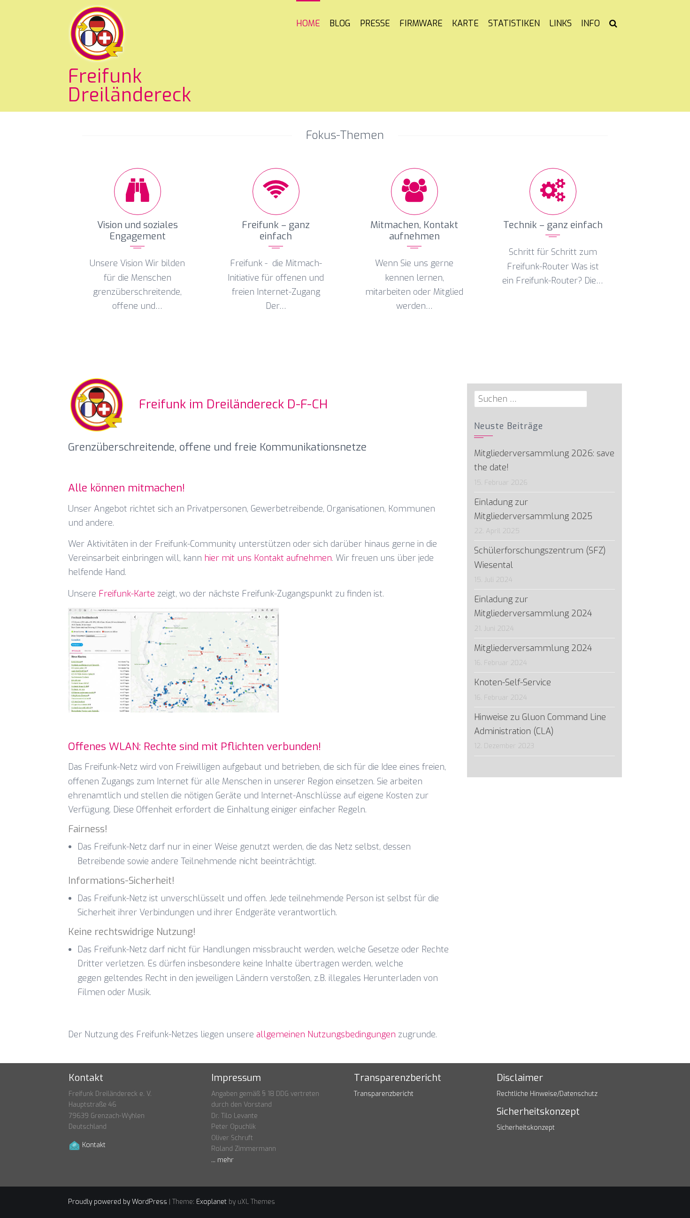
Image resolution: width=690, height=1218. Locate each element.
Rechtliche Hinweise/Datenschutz (547, 1093)
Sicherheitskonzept (526, 1127)
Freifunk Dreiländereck (130, 85)
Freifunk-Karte (127, 593)
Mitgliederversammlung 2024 (533, 648)
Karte (465, 23)
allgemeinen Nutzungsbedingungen (326, 1034)
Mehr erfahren (137, 327)
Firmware (421, 23)
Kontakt (94, 1145)
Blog (340, 23)
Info (590, 23)
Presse (375, 23)
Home (308, 23)
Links (560, 23)
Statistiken (514, 23)
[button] (613, 23)
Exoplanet (211, 1201)
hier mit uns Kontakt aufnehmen (268, 558)
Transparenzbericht (384, 1093)
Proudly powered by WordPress (117, 1201)
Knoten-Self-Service (512, 682)
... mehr (222, 1160)
